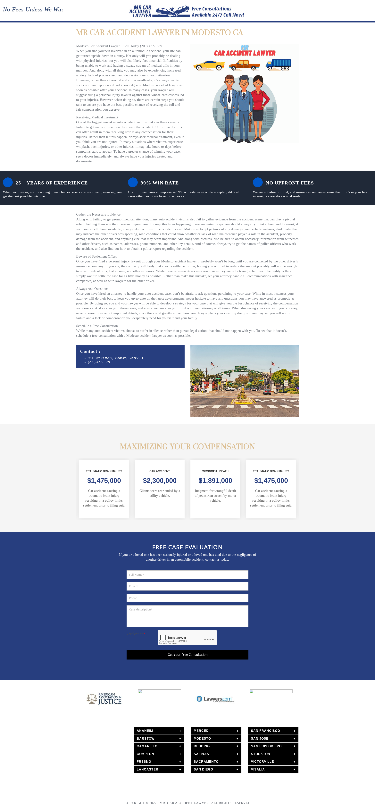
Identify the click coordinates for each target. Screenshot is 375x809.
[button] (72, 491)
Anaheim (145, 730)
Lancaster (147, 769)
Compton (145, 754)
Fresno (144, 761)
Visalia (258, 769)
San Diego (203, 769)
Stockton (260, 754)
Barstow (145, 738)
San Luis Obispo (266, 746)
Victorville (262, 761)
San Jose (260, 738)
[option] (104, 489)
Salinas (201, 754)
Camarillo (147, 746)
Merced (201, 730)
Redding (202, 746)
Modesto (202, 738)
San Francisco (265, 730)
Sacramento (206, 761)
